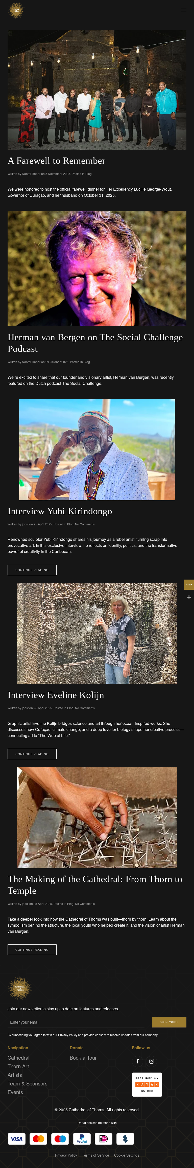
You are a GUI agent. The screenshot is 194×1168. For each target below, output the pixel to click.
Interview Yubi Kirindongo (60, 511)
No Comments (85, 524)
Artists (15, 1074)
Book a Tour (83, 1057)
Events (15, 1092)
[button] (183, 10)
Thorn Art (18, 1066)
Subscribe (169, 1022)
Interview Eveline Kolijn (56, 694)
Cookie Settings (126, 1155)
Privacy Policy (66, 1155)
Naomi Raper (31, 173)
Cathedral (18, 1057)
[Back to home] (16, 10)
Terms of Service (95, 1155)
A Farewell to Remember (56, 160)
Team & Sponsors (27, 1083)
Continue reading (32, 570)
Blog (88, 173)
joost (25, 524)
